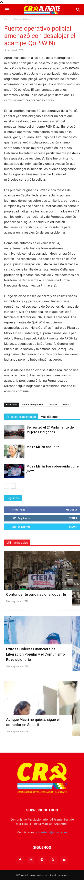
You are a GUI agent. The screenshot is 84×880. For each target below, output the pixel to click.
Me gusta (71, 509)
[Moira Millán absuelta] (14, 452)
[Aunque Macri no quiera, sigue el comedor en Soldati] (42, 708)
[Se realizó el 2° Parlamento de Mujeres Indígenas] (14, 432)
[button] (6, 9)
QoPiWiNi (53, 404)
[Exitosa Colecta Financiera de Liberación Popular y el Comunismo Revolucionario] (42, 643)
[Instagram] (31, 860)
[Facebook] (20, 860)
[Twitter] (53, 860)
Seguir (73, 518)
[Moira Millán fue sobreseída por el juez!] (14, 471)
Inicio (7, 19)
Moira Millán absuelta (43, 447)
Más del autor (50, 416)
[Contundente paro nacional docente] (42, 578)
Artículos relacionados (21, 416)
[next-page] (13, 486)
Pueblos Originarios (32, 404)
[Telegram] (42, 860)
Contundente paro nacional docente (36, 594)
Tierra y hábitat (22, 19)
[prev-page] (6, 486)
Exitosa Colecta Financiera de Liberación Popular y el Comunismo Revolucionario (35, 654)
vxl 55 (66, 404)
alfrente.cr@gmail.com (51, 832)
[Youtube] (64, 860)
